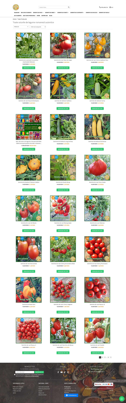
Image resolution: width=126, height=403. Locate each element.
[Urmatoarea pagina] (111, 357)
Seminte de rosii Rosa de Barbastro (29, 101)
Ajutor (14, 393)
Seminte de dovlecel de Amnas (97, 141)
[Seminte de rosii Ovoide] (97, 330)
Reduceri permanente (44, 389)
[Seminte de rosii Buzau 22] (97, 290)
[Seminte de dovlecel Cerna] (97, 86)
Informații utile (18, 383)
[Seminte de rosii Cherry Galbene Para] (97, 45)
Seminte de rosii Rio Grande (29, 263)
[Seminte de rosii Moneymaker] (63, 208)
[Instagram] (67, 372)
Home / (15, 19)
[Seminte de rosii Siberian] (97, 208)
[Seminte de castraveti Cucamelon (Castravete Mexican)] (29, 45)
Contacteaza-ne (72, 395)
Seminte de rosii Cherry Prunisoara (97, 263)
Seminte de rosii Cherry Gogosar (63, 304)
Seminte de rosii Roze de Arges (63, 60)
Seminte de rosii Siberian (97, 223)
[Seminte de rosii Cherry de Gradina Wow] (63, 249)
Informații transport (18, 387)
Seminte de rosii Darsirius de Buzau (63, 345)
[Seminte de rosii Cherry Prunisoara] (97, 249)
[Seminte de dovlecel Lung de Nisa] (63, 127)
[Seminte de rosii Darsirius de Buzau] (63, 330)
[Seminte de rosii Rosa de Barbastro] (29, 86)
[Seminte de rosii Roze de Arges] (63, 45)
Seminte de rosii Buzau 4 (29, 345)
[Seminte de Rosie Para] (29, 290)
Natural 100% (43, 383)
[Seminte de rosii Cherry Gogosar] (63, 290)
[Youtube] (61, 372)
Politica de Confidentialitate (32, 376)
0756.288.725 (97, 369)
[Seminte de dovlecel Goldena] (63, 86)
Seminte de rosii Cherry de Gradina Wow (63, 263)
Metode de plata (17, 389)
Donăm (40, 391)
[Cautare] (68, 7)
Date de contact (43, 395)
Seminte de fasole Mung (63, 182)
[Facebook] (58, 372)
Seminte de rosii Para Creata (97, 182)
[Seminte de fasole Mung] (63, 167)
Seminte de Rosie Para (28, 304)
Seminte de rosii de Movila (28, 223)
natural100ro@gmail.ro (97, 371)
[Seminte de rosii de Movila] (29, 208)
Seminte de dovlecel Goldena (63, 101)
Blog (50, 15)
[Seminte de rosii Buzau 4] (29, 330)
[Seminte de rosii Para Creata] (97, 167)
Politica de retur (17, 391)
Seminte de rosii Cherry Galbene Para (97, 60)
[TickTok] (64, 372)
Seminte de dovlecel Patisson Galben (28, 182)
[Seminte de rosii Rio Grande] (29, 249)
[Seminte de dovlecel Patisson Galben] (29, 167)
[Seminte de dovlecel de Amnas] (97, 127)
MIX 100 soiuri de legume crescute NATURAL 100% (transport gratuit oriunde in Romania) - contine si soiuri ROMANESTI (28, 142)
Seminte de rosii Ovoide (97, 345)
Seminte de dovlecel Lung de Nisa (63, 141)
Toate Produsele (22, 19)
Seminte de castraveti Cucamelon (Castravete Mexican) (28, 61)
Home (38, 15)
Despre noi (44, 15)
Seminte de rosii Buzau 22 (97, 304)
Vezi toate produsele (44, 387)
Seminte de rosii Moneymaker (63, 223)
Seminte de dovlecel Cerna (97, 101)
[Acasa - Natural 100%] (23, 7)
